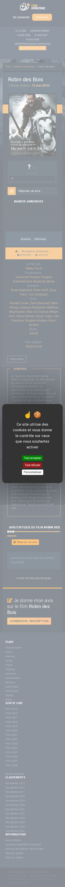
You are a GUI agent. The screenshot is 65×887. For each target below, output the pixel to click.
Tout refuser (32, 465)
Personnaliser (32, 472)
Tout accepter (32, 458)
